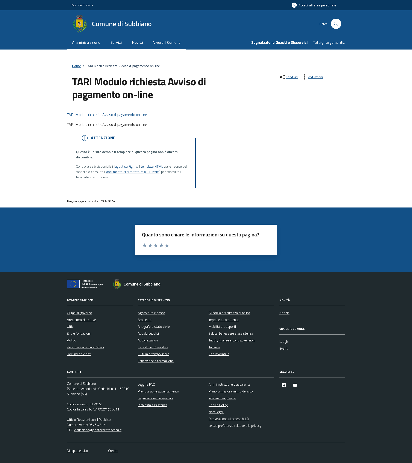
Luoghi (284, 341)
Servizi (116, 42)
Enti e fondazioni (79, 333)
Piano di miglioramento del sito (231, 391)
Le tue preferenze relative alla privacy (235, 425)
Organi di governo (79, 312)
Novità (137, 42)
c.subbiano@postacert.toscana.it (97, 429)
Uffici (70, 326)
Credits (113, 450)
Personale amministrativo (85, 347)
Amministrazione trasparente (229, 384)
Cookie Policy (218, 404)
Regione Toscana (82, 5)
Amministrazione (86, 42)
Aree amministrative (81, 319)
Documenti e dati (79, 353)
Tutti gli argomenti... (329, 42)
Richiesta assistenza (152, 404)
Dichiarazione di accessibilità (229, 418)
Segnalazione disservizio (155, 398)
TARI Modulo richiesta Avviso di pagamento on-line (107, 114)
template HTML (152, 166)
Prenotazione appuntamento (158, 391)
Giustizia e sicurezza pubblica (229, 312)
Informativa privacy (222, 398)
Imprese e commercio (224, 319)
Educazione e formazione (156, 360)
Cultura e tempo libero (153, 353)
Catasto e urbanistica (153, 347)
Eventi (283, 348)
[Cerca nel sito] (336, 24)
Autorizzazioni (148, 340)
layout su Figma (125, 166)
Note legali (216, 411)
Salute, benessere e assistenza (231, 333)
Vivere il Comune (166, 42)
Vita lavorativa (219, 353)
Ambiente (144, 319)
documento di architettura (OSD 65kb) (133, 171)
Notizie (284, 312)
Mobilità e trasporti (222, 326)
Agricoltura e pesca (151, 312)
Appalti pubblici (148, 333)
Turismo (214, 347)
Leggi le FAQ (146, 384)
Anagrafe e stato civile (154, 326)
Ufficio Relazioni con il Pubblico (89, 419)
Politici (71, 340)
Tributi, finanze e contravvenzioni (232, 340)
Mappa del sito (77, 450)
